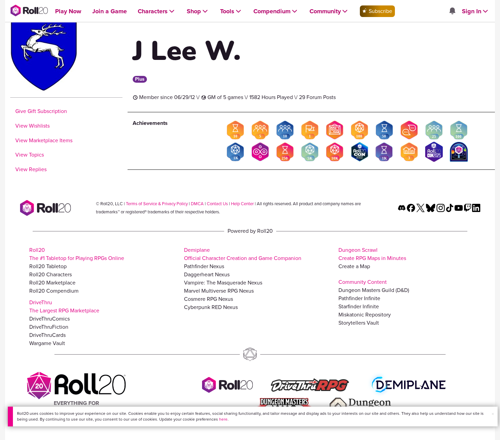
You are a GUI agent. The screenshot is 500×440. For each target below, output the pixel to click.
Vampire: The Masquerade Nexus (223, 283)
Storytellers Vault (358, 323)
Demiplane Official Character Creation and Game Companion (242, 254)
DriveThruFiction (48, 327)
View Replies (31, 169)
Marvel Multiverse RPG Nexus (219, 291)
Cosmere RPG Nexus (208, 299)
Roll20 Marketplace (52, 283)
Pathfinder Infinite (359, 298)
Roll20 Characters (50, 274)
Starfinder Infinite (358, 306)
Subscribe (379, 11)
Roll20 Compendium (54, 291)
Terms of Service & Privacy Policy (157, 203)
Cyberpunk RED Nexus (211, 307)
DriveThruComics (49, 319)
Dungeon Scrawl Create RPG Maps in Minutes (372, 254)
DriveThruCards (47, 335)
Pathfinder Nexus (204, 266)
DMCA (197, 203)
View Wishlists (32, 126)
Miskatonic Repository (364, 315)
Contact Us (217, 203)
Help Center (242, 203)
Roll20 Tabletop (48, 266)
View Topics (29, 155)
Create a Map (354, 266)
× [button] (492, 414)
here (223, 419)
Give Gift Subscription (41, 111)
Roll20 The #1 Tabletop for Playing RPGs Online (76, 254)
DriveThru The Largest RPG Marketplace (64, 306)
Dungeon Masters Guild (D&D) (373, 290)
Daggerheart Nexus (207, 274)
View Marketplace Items (43, 140)
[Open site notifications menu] (452, 11)
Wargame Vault (47, 343)
